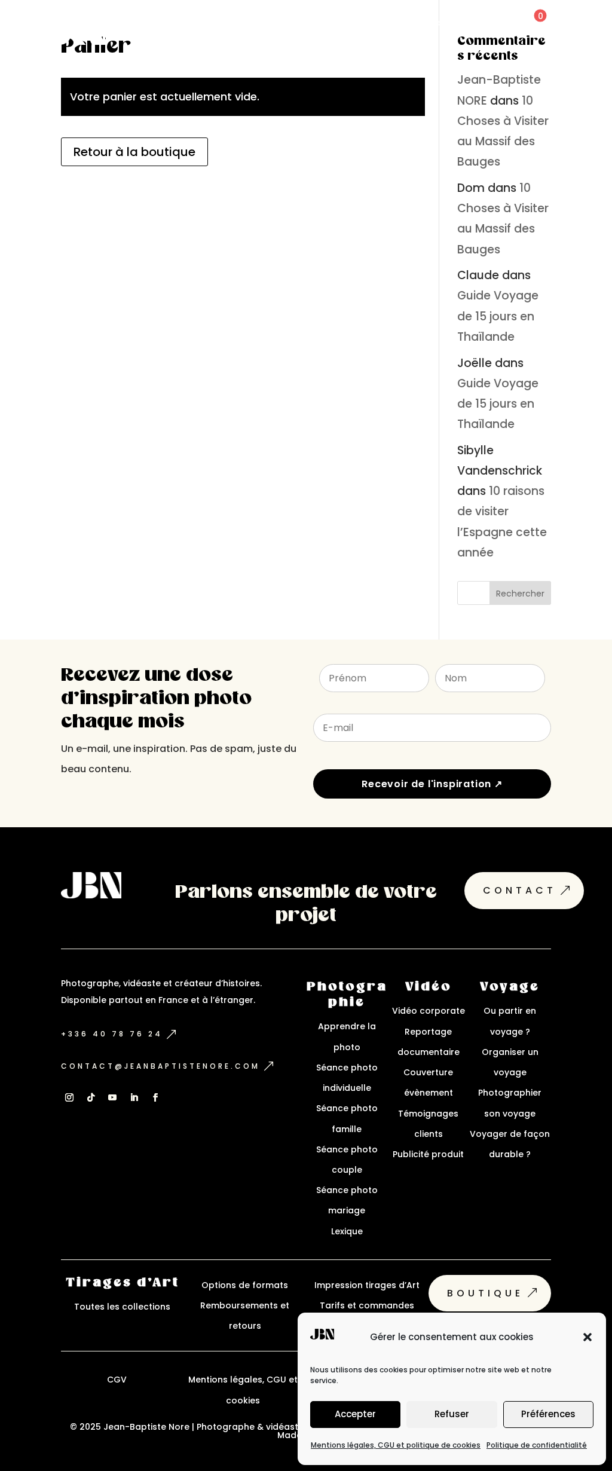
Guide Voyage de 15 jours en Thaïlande (497, 316)
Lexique (347, 1231)
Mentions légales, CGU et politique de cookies (396, 1445)
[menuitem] (428, 22)
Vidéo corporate (428, 1011)
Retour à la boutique (134, 151)
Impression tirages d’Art (367, 1285)
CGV (117, 1380)
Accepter (355, 1414)
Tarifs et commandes (367, 1305)
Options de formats (244, 1285)
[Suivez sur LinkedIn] (134, 1097)
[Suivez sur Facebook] (155, 1097)
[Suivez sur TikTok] (90, 1097)
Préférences (548, 1414)
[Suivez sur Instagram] (69, 1097)
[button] (587, 1337)
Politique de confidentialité (536, 1445)
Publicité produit (428, 1154)
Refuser (451, 1414)
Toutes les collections (122, 1307)
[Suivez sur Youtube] (112, 1097)
